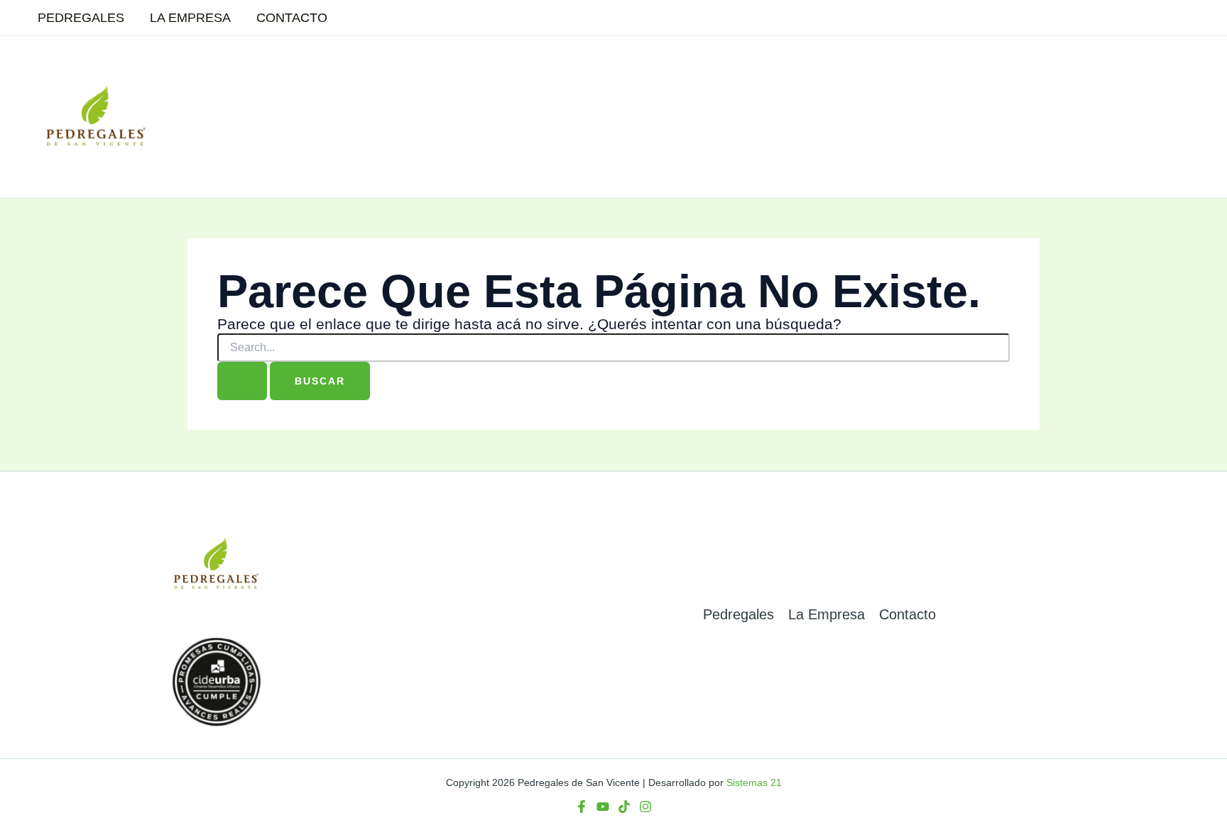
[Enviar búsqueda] (242, 381)
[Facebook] (581, 806)
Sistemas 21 (754, 782)
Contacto (291, 18)
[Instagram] (645, 806)
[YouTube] (602, 806)
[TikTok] (624, 806)
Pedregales (81, 18)
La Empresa (190, 18)
